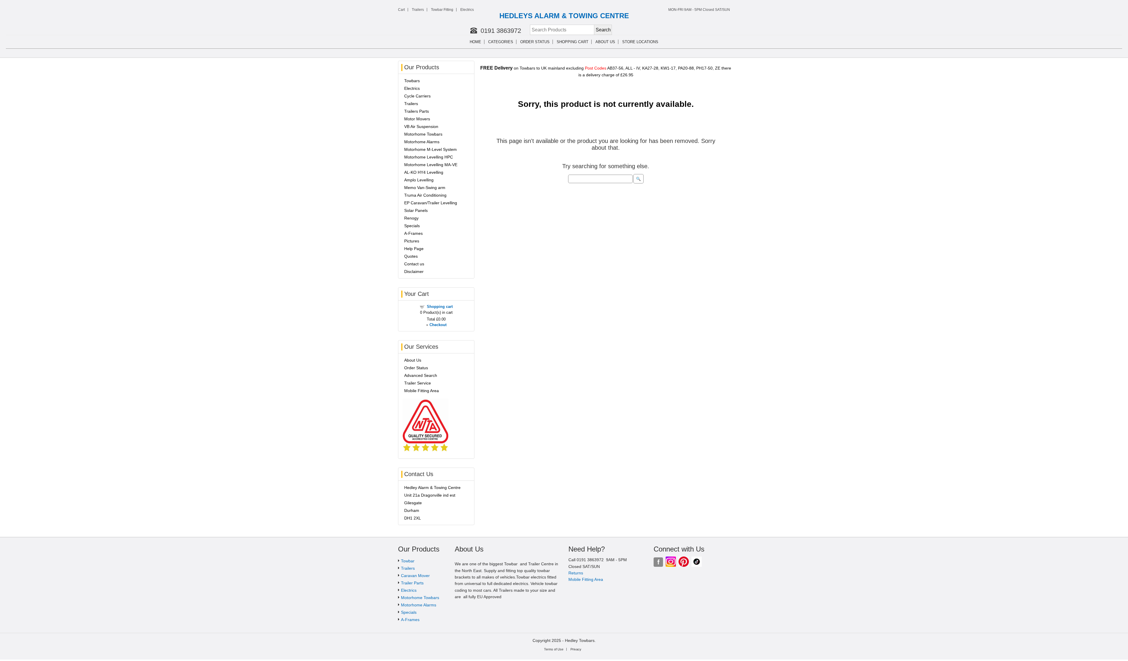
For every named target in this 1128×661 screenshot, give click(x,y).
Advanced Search (420, 375)
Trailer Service (417, 383)
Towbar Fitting (442, 10)
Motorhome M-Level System (430, 149)
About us (605, 42)
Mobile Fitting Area (421, 390)
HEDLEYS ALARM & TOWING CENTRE (564, 16)
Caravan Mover (415, 575)
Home (475, 42)
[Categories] (516, 42)
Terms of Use (553, 649)
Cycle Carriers (417, 96)
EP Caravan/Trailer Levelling (430, 202)
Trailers (418, 10)
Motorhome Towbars (423, 134)
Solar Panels (416, 210)
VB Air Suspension (421, 126)
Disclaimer (414, 271)
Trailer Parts (412, 583)
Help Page (414, 248)
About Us (412, 360)
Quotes (411, 256)
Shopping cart (572, 42)
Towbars (412, 80)
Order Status (535, 42)
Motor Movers (417, 119)
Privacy (575, 649)
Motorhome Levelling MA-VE (430, 164)
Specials (412, 225)
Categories (500, 42)
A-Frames (413, 233)
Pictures (411, 241)
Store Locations (640, 42)
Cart (401, 10)
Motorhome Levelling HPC (428, 157)
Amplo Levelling (419, 180)
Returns (575, 573)
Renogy (411, 218)
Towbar (407, 561)
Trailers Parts (416, 111)
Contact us (414, 264)
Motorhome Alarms (421, 141)
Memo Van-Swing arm (424, 187)
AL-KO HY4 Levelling (423, 172)
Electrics (467, 10)
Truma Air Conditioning (425, 195)
